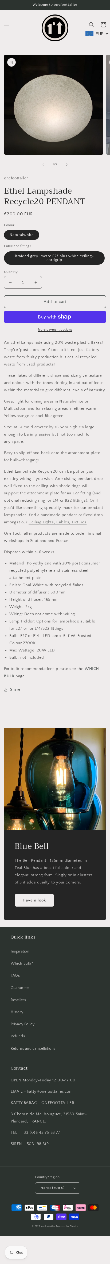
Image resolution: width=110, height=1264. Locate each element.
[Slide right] (67, 165)
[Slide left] (43, 165)
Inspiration (20, 951)
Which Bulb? (22, 963)
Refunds (18, 1036)
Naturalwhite (22, 235)
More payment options (55, 329)
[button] (7, 28)
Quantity (11, 272)
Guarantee (20, 988)
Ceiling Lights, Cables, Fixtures (58, 522)
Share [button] (15, 689)
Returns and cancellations (33, 1048)
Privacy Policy (22, 1024)
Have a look (34, 900)
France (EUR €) (53, 1188)
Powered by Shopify (67, 1226)
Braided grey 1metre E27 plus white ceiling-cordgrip (54, 258)
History (17, 1012)
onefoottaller (48, 1226)
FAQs (15, 975)
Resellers (18, 1000)
